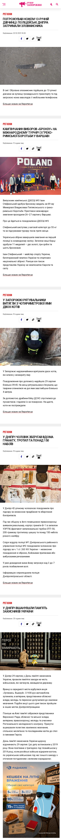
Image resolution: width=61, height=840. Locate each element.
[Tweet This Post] (27, 38)
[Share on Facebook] (21, 38)
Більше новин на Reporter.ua (18, 104)
